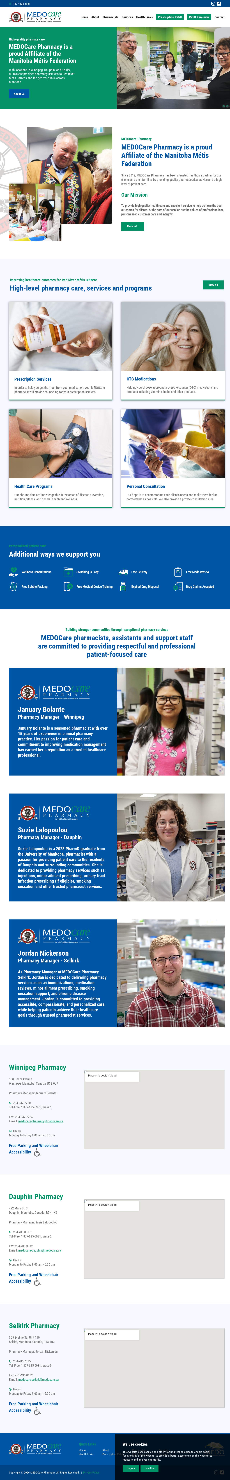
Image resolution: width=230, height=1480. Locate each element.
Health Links (86, 1454)
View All (213, 285)
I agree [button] (131, 1468)
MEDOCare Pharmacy (35, 17)
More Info (132, 226)
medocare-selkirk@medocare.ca (38, 1379)
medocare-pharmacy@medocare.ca (40, 1121)
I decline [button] (150, 1468)
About (105, 1450)
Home (82, 1450)
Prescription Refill (112, 1454)
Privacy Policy (91, 1472)
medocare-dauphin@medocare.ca (39, 1250)
